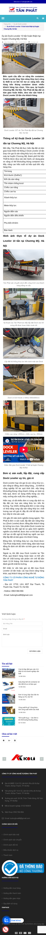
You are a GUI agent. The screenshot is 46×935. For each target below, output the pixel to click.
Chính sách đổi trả (10, 845)
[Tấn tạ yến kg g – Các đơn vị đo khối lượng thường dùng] (8, 721)
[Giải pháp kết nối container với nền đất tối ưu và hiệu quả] (8, 686)
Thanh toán (7, 855)
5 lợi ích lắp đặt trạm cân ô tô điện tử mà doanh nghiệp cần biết (28, 671)
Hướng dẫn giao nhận (11, 898)
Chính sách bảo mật (10, 834)
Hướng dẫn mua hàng (11, 888)
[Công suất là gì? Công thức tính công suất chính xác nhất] (8, 710)
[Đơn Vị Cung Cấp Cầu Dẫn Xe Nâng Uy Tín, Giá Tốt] (8, 699)
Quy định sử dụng (9, 903)
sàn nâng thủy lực (36, 483)
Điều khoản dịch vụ (10, 850)
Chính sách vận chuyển (12, 839)
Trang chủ (8, 24)
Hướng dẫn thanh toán (11, 893)
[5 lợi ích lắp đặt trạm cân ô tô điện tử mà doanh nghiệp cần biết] (8, 673)
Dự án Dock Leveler (20, 24)
